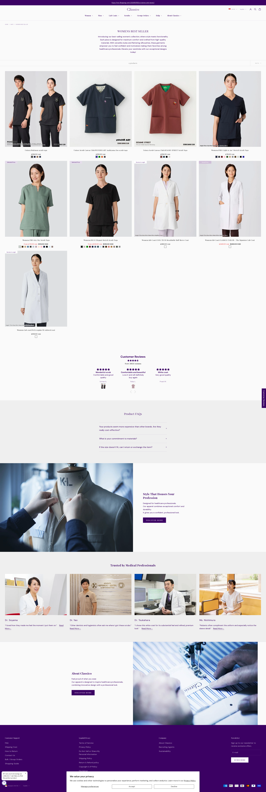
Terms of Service (86, 743)
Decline (174, 786)
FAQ (6, 743)
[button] (131, 391)
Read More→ (75, 628)
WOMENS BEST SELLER (22, 24)
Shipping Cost (11, 747)
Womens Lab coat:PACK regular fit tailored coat (36, 330)
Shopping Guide (12, 763)
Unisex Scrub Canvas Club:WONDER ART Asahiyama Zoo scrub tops (100, 150)
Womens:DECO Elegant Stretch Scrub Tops (101, 240)
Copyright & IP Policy (88, 766)
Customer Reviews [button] (264, 398)
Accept (132, 786)
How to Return (11, 751)
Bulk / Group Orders (13, 759)
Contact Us (10, 755)
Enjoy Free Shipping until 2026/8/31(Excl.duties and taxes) (133, 3)
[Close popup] (25, 773)
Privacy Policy (85, 747)
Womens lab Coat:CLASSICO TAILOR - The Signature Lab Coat (230, 240)
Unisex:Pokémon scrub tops (36, 150)
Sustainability (165, 751)
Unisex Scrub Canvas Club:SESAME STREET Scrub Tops (165, 150)
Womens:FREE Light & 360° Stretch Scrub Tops (230, 150)
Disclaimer (83, 771)
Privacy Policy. (190, 780)
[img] (133, 360)
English (242, 9)
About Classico (165, 743)
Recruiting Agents (166, 747)
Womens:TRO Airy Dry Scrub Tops (36, 240)
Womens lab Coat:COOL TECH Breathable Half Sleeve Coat (165, 240)
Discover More (154, 520)
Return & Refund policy (89, 762)
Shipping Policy (85, 758)
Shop (12, 24)
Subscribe (239, 760)
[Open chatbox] (4, 782)
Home (6, 24)
